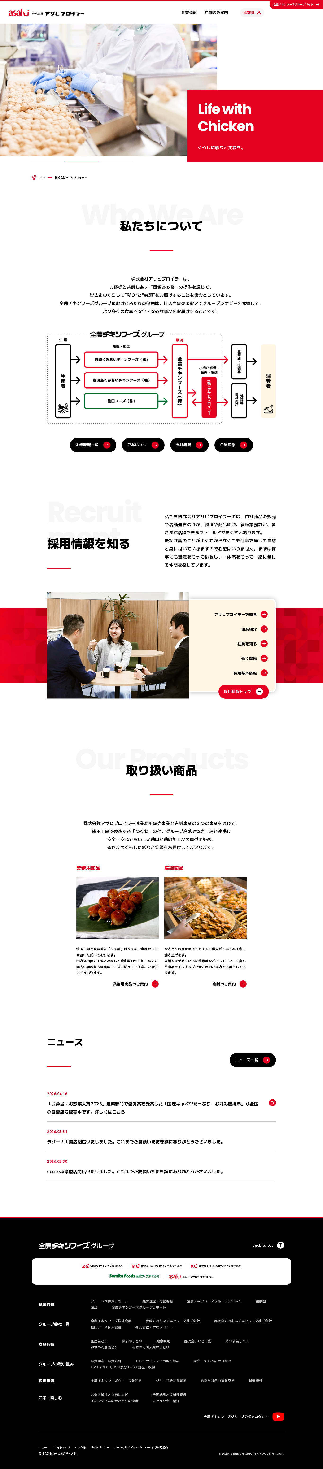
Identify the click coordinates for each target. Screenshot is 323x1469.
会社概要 (183, 444)
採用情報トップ (237, 691)
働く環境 (249, 658)
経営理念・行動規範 (157, 1301)
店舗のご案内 (216, 12)
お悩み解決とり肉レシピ (109, 1394)
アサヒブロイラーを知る (235, 614)
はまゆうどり (132, 1341)
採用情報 (249, 12)
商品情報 (46, 1344)
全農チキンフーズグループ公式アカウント (236, 1416)
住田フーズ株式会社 (106, 1327)
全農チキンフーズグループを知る (116, 1380)
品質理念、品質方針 (106, 1360)
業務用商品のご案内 (130, 984)
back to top (263, 1245)
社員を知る (247, 643)
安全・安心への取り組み (212, 1360)
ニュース (44, 1447)
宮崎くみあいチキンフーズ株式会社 (173, 1320)
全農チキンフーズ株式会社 (111, 1320)
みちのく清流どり (104, 1347)
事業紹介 (249, 629)
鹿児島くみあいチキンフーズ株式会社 (243, 1320)
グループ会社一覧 (54, 1324)
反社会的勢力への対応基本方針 (57, 1453)
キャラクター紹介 (166, 1400)
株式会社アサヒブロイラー (155, 1327)
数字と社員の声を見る (218, 1380)
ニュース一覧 (246, 1059)
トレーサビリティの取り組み (157, 1360)
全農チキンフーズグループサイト (293, 4)
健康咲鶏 (163, 1341)
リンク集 (80, 1447)
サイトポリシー (100, 1447)
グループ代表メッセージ (109, 1301)
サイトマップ (62, 1447)
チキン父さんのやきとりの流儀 (114, 1400)
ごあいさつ (137, 444)
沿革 (94, 1307)
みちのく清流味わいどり (151, 1347)
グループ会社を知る (171, 1380)
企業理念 (227, 444)
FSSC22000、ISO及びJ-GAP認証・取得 (123, 1367)
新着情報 (255, 1380)
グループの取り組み (56, 1364)
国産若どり (99, 1341)
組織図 (261, 1301)
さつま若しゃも (237, 1341)
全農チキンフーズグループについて (214, 1301)
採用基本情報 (245, 673)
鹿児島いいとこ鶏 (197, 1341)
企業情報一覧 (87, 444)
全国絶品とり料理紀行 (170, 1394)
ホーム (41, 177)
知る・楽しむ (50, 1398)
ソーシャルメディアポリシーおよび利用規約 (141, 1447)
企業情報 (189, 12)
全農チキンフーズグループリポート (139, 1307)
